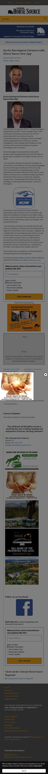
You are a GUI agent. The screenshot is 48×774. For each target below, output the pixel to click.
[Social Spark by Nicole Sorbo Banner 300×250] (16, 399)
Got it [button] (24, 771)
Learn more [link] (38, 766)
